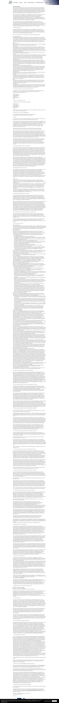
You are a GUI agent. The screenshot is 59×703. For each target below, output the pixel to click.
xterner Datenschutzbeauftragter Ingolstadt (33, 689)
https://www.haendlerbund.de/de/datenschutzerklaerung (34, 632)
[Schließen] (57, 701)
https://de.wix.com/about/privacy (19, 577)
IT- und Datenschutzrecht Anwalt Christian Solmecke (28, 690)
